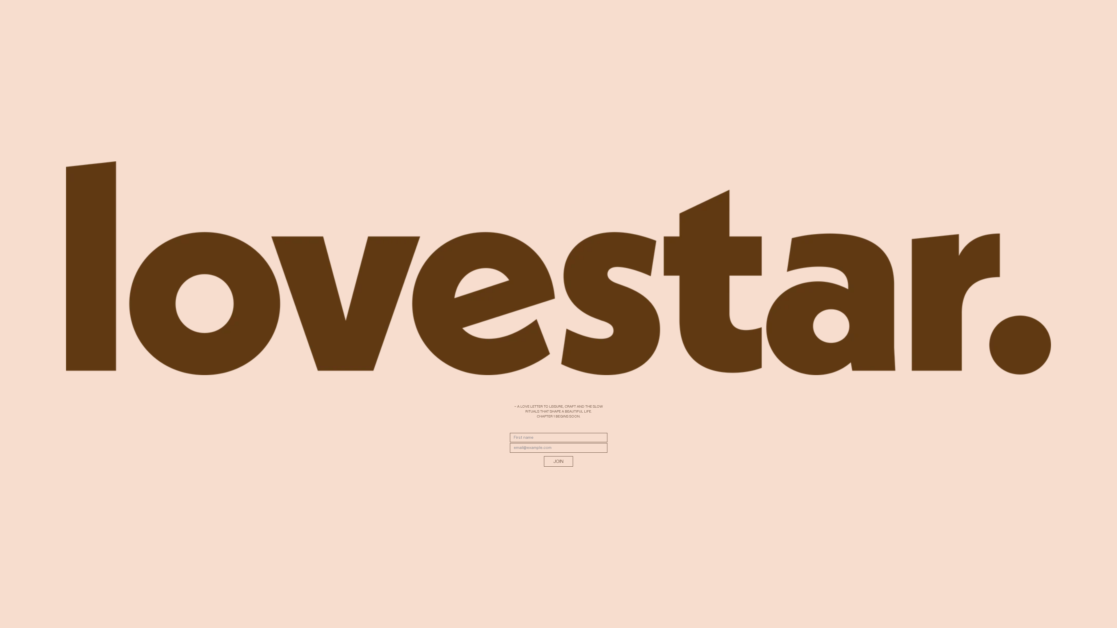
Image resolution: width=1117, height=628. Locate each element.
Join (558, 461)
